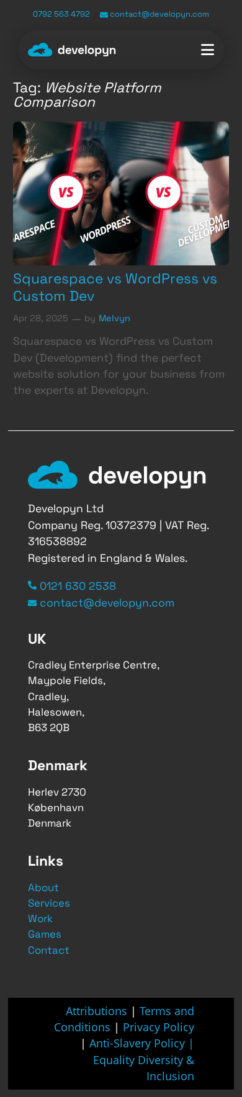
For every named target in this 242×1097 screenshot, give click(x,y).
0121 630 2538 (78, 586)
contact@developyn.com (158, 14)
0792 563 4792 (61, 14)
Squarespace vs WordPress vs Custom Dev (115, 287)
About (43, 887)
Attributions (96, 1010)
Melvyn (114, 318)
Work (40, 918)
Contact (48, 950)
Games (44, 934)
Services (49, 903)
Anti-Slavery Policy (138, 1043)
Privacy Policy (158, 1026)
